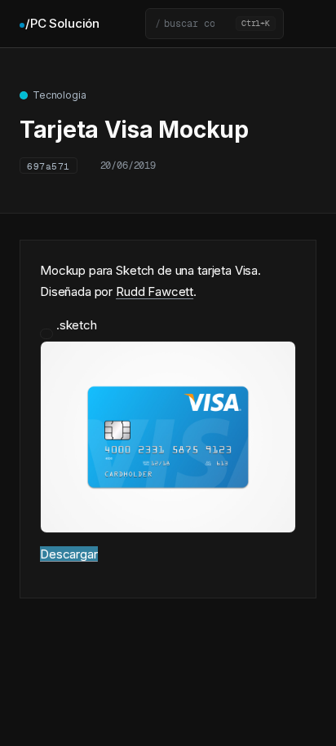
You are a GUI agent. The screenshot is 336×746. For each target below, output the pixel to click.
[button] (214, 23)
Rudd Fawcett (154, 291)
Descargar (69, 554)
